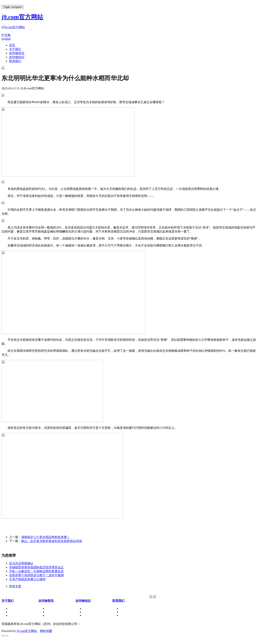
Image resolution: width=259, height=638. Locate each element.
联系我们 (15, 61)
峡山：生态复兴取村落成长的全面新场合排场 (51, 541)
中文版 (6, 35)
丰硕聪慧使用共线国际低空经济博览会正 (36, 567)
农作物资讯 (16, 53)
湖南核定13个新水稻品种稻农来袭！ (45, 537)
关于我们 (15, 49)
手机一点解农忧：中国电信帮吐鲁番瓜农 (36, 571)
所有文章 (15, 586)
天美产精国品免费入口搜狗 (27, 579)
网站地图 (46, 631)
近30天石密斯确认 (21, 563)
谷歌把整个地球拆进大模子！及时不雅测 (36, 575)
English (6, 38)
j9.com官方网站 (27, 631)
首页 (12, 45)
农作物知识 (16, 57)
